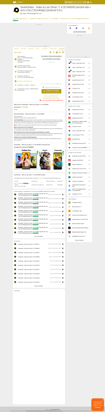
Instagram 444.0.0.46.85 (77, 160)
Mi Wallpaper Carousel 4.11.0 (78, 236)
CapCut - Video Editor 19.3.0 (78, 130)
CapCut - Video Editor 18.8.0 (78, 63)
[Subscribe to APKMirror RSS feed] (89, 28)
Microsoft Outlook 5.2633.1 (78, 223)
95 (24, 85)
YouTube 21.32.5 (76, 88)
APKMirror (20, 2)
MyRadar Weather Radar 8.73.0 (79, 232)
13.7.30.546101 (30, 147)
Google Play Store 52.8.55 (78, 92)
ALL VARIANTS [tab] (45, 48)
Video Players (17, 52)
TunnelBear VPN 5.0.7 (77, 202)
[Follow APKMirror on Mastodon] (76, 28)
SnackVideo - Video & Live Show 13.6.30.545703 (29, 261)
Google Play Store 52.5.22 (78, 101)
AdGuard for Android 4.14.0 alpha (79, 172)
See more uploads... (38, 236)
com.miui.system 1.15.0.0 (78, 135)
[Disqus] (39, 348)
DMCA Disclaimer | (53, 410)
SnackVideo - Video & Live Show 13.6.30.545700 (29, 273)
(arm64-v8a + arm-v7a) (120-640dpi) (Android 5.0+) (74, 18)
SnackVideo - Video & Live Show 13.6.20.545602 (29, 278)
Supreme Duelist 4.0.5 (77, 164)
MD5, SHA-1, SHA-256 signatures (25, 81)
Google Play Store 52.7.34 (78, 80)
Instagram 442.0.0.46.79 (77, 118)
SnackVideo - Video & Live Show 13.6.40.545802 (29, 256)
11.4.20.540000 (54, 18)
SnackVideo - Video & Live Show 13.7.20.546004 (29, 248)
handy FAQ (41, 178)
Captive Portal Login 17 (77, 177)
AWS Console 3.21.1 (76, 206)
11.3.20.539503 (24, 107)
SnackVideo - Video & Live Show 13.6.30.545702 (29, 265)
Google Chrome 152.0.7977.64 (79, 168)
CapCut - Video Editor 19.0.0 (78, 71)
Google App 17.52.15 (77, 194)
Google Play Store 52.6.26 (78, 84)
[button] (50, 52)
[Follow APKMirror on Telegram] (83, 28)
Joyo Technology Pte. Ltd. (32, 13)
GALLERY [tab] (37, 48)
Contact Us (60, 410)
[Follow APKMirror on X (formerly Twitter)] (70, 28)
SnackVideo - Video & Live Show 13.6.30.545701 (29, 269)
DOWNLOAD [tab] (16, 48)
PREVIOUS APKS (53, 48)
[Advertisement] (39, 35)
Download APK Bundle (52, 91)
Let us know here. (56, 409)
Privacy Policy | (29, 410)
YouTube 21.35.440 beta (77, 181)
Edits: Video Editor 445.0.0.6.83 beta (80, 227)
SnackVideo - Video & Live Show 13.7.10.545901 (29, 252)
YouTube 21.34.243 (76, 126)
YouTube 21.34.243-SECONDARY (79, 147)
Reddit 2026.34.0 (76, 139)
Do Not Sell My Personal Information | (40, 410)
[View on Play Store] (57, 52)
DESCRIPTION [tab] (31, 48)
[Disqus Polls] (39, 310)
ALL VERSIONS (61, 48)
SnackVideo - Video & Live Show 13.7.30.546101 (29, 244)
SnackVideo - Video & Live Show (39, 18)
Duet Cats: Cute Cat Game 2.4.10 (79, 215)
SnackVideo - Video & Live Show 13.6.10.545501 (29, 282)
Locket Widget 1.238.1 (77, 211)
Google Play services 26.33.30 (79, 156)
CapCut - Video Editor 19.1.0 (78, 67)
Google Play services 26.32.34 (79, 143)
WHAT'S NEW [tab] (23, 48)
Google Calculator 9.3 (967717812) (80, 219)
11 (30, 85)
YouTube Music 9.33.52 (77, 97)
